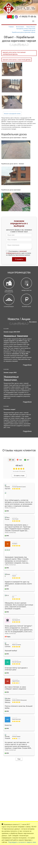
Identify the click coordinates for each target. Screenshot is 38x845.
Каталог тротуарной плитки (12, 113)
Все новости (33, 322)
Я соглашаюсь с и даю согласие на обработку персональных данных (18, 253)
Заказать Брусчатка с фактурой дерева (16, 60)
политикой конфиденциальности (16, 252)
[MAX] (16, 17)
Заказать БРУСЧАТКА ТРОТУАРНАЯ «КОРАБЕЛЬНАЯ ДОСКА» (13, 53)
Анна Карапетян (16, 620)
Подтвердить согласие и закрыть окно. (22, 842)
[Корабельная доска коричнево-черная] (12, 69)
